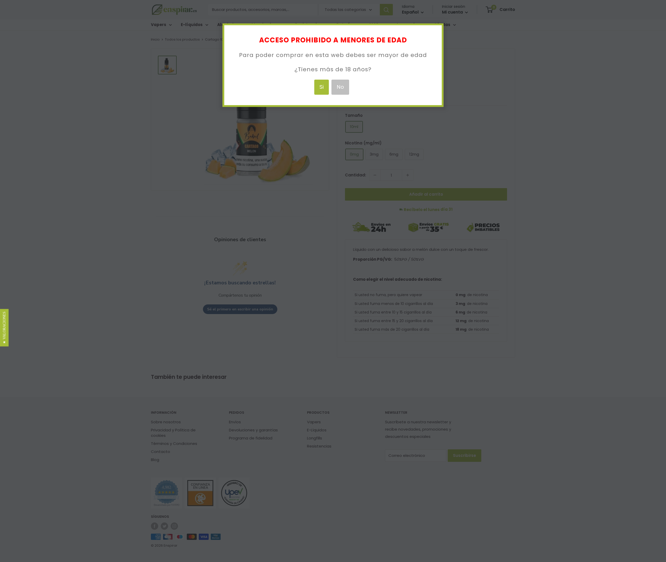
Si (321, 87)
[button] (4, 327)
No (340, 87)
